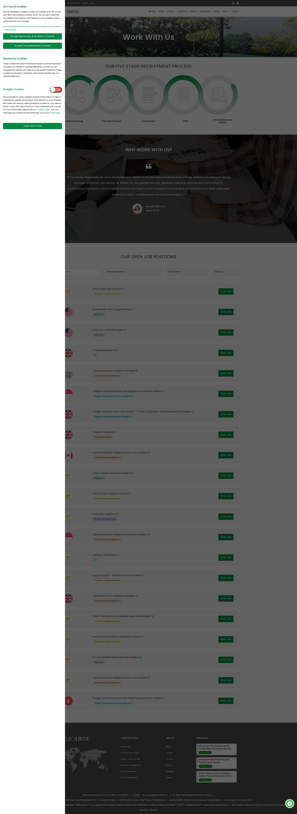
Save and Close (33, 126)
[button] (290, 803)
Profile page (55, 113)
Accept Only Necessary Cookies (32, 45)
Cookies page (43, 110)
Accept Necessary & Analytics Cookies (32, 36)
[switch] (56, 89)
